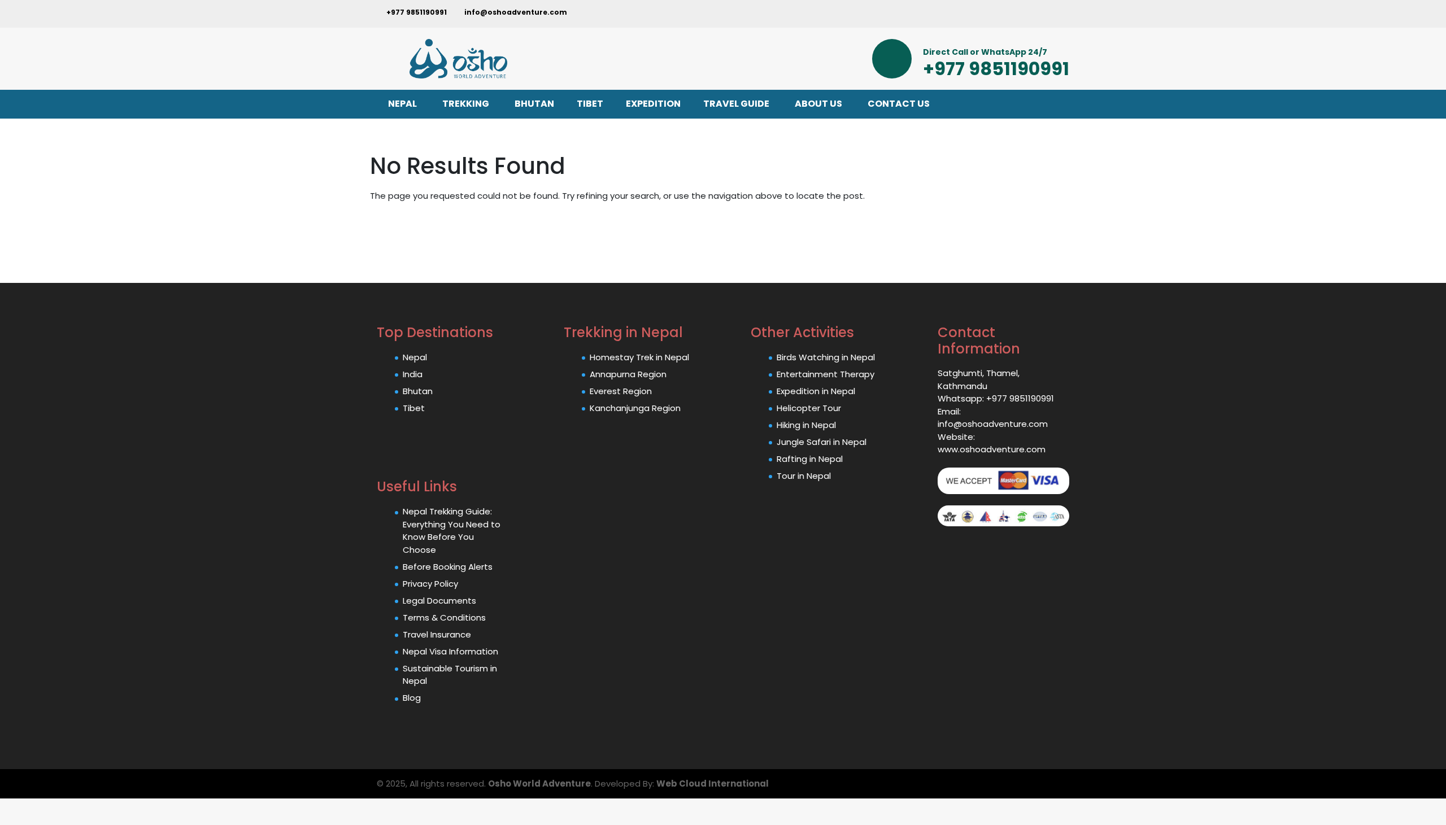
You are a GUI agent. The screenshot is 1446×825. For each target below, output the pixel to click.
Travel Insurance (437, 634)
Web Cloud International (712, 783)
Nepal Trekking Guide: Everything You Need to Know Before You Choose (451, 530)
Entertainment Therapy (825, 374)
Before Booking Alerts (448, 567)
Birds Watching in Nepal (826, 357)
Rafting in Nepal (810, 459)
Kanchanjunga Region (635, 408)
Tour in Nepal (804, 476)
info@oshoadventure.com (515, 12)
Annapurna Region (628, 374)
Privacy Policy (430, 584)
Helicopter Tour (809, 408)
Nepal (415, 357)
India (413, 374)
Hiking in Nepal (806, 425)
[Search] (928, 14)
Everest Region (621, 391)
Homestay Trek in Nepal (639, 357)
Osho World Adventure (539, 783)
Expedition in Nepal (816, 391)
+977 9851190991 (416, 12)
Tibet (414, 408)
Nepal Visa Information (450, 651)
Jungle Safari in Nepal (821, 442)
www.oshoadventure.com (992, 449)
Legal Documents (439, 600)
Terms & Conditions (444, 617)
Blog (412, 698)
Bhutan (418, 391)
